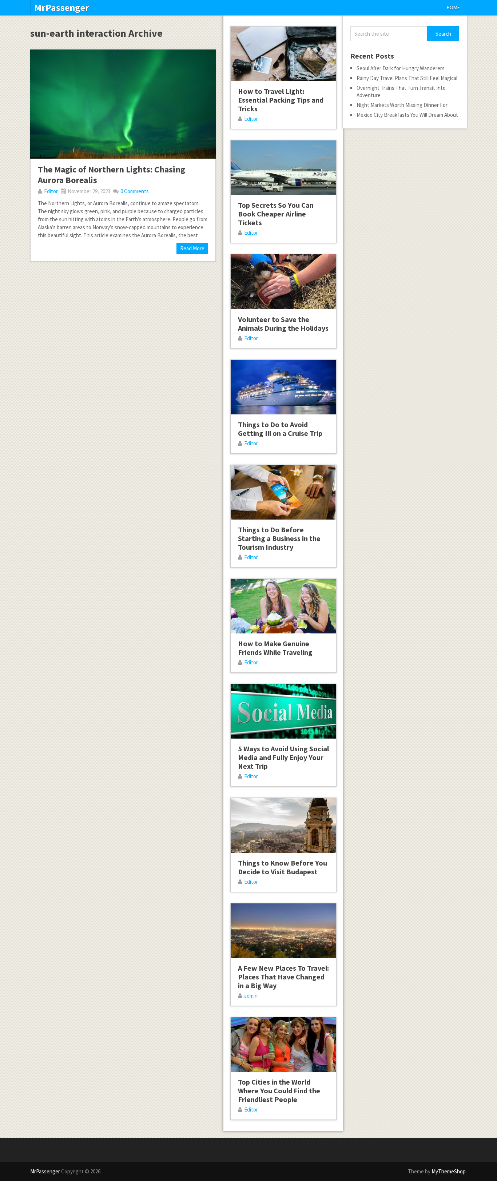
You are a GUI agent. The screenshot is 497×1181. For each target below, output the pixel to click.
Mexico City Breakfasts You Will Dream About (407, 114)
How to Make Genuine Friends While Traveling (275, 648)
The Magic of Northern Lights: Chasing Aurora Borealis (111, 175)
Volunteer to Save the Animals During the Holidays (283, 324)
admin (251, 995)
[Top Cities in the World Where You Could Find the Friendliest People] (283, 1044)
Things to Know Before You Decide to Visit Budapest (282, 867)
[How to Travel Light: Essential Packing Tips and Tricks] (283, 54)
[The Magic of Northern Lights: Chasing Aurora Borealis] (123, 104)
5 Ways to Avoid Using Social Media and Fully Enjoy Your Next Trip (283, 757)
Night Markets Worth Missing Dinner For (402, 105)
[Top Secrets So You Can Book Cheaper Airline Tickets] (283, 167)
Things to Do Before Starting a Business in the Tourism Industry (279, 538)
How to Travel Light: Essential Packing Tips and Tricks (280, 100)
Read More (192, 248)
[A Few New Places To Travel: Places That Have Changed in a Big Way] (283, 930)
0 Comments (134, 191)
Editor (51, 191)
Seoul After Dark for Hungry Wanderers (401, 68)
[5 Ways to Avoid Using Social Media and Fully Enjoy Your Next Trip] (283, 711)
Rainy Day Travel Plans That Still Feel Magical (407, 78)
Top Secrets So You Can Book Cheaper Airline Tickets (276, 213)
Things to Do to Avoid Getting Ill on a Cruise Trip (280, 429)
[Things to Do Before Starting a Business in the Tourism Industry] (283, 492)
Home (453, 7)
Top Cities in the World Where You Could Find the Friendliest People (279, 1090)
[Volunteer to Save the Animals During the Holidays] (283, 281)
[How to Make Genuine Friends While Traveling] (283, 606)
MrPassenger (61, 7)
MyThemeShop (449, 1171)
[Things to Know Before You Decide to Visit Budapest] (283, 825)
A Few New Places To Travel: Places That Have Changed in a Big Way (283, 976)
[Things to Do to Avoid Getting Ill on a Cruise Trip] (283, 387)
